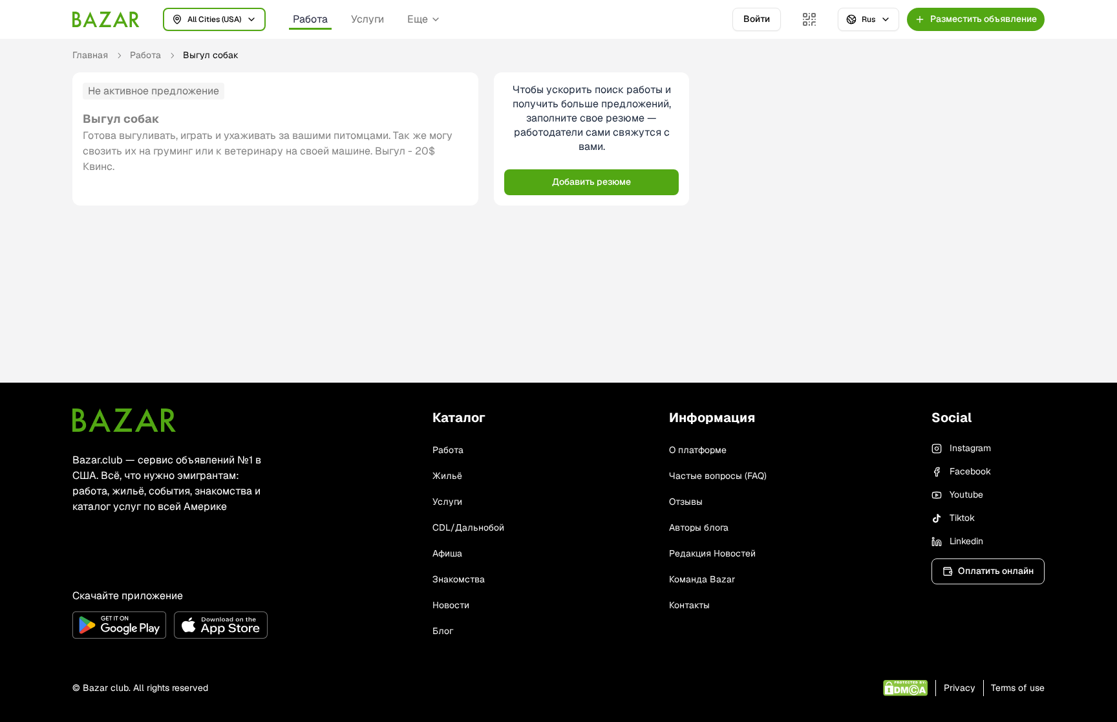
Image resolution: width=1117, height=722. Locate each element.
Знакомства (458, 579)
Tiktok (962, 518)
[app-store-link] (221, 625)
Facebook (970, 471)
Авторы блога (699, 527)
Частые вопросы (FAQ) (718, 476)
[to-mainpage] (124, 420)
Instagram (970, 448)
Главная (90, 55)
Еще (417, 19)
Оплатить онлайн (996, 571)
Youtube (966, 494)
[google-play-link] (119, 625)
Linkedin (966, 541)
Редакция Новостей (712, 553)
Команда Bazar (702, 579)
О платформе (698, 450)
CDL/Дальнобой (468, 527)
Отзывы (686, 501)
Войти (756, 19)
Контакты (689, 605)
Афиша (447, 553)
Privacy (959, 688)
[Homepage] (106, 19)
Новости (450, 605)
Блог (442, 631)
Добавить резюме (591, 181)
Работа (310, 19)
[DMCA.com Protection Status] (905, 688)
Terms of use (1018, 688)
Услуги (367, 19)
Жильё (447, 476)
